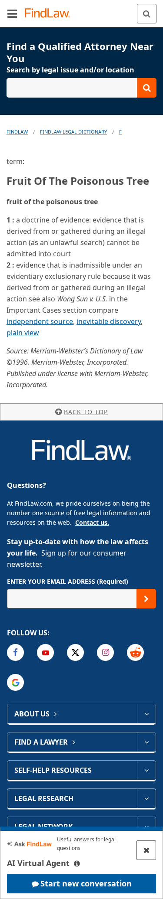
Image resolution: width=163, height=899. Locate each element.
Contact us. (92, 522)
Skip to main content (81, 10)
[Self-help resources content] (146, 770)
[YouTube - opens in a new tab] (45, 652)
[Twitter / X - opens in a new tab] (75, 652)
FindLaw (17, 131)
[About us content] (146, 713)
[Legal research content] (146, 798)
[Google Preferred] (15, 682)
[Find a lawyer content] (146, 742)
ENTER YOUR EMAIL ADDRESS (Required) (67, 581)
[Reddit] (135, 652)
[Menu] (12, 13)
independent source (40, 321)
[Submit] (146, 598)
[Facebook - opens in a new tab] (15, 652)
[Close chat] (146, 850)
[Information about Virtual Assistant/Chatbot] (77, 863)
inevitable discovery (109, 321)
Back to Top (86, 412)
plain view (23, 332)
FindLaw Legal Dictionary (73, 131)
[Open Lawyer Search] (81, 88)
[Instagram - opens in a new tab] (105, 652)
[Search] (146, 13)
